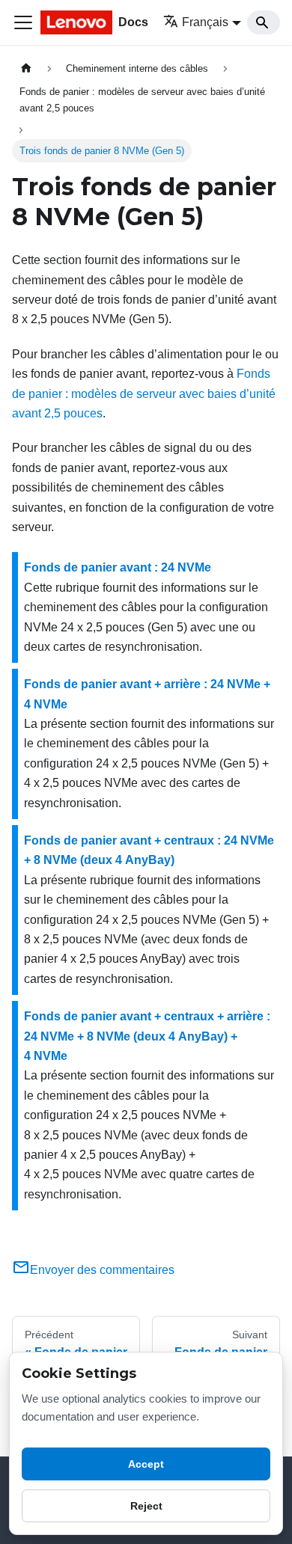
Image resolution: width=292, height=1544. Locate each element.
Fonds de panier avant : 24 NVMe (117, 567)
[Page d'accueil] (26, 68)
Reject (146, 1506)
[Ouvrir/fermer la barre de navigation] (23, 22)
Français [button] (205, 22)
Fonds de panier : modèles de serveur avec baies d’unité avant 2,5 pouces (144, 393)
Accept (146, 1464)
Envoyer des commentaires (102, 1269)
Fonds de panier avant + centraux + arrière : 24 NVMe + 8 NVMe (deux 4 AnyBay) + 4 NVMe (147, 1036)
